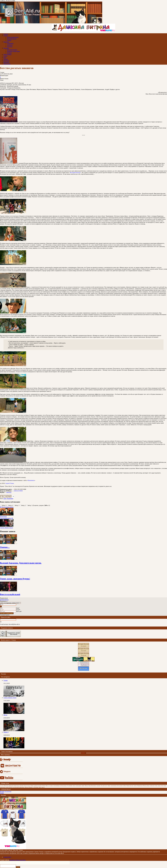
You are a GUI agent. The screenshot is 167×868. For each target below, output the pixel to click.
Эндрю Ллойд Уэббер (121, 785)
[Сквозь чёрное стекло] (13, 713)
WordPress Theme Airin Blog (17, 860)
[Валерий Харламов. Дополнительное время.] (8, 559)
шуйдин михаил (63, 785)
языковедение (16, 785)
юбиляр (31, 785)
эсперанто (98, 785)
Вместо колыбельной (10, 594)
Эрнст (40, 787)
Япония (43, 785)
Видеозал (6, 62)
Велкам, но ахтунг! (5, 791)
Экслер (25, 785)
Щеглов (86, 785)
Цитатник (6, 60)
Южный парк (140, 785)
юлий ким (36, 785)
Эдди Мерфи (69, 785)
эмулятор (51, 785)
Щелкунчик (6, 785)
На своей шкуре (11, 38)
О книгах (10, 45)
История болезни (12, 49)
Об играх (9, 46)
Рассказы (6, 48)
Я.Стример (36, 787)
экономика (21, 785)
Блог (4, 57)
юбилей (10, 787)
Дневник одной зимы (13, 51)
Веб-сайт (19, 611)
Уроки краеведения (12, 37)
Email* (18, 609)
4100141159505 (18, 491)
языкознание (21, 787)
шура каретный (15, 787)
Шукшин (30, 787)
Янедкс (47, 785)
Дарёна (5, 59)
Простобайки (7, 54)
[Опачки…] (8, 543)
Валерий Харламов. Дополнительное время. (20, 563)
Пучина (9, 53)
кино (4, 498)
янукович (40, 785)
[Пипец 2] (13, 748)
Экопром (26, 787)
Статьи (5, 35)
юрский (7, 787)
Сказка (5, 680)
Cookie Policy (7, 857)
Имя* (17, 608)
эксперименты (114, 785)
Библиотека (6, 64)
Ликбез (9, 40)
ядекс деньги (163, 785)
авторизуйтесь (4, 599)
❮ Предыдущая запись (6, 507)
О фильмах (10, 43)
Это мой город (104, 785)
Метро (5, 715)
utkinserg (8, 492)
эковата (82, 785)
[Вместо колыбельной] (8, 591)
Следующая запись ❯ (6, 518)
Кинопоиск (31, 480)
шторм (74, 785)
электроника (2, 787)
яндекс (28, 785)
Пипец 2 (6, 732)
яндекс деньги (157, 785)
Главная (5, 34)
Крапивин (10, 498)
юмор (43, 787)
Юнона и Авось (146, 785)
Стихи (5, 56)
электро (135, 785)
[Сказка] (13, 696)
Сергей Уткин (9, 483)
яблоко (109, 785)
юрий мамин (78, 785)
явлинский (11, 785)
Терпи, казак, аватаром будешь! (15, 579)
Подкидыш (3, 516)
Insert (18, 867)
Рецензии (6, 42)
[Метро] (13, 730)
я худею (1, 785)
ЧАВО (2, 793)
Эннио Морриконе (92, 785)
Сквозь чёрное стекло (6, 527)
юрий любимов (56, 785)
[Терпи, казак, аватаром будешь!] (8, 575)
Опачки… (5, 547)
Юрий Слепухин (129, 785)
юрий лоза (152, 785)
